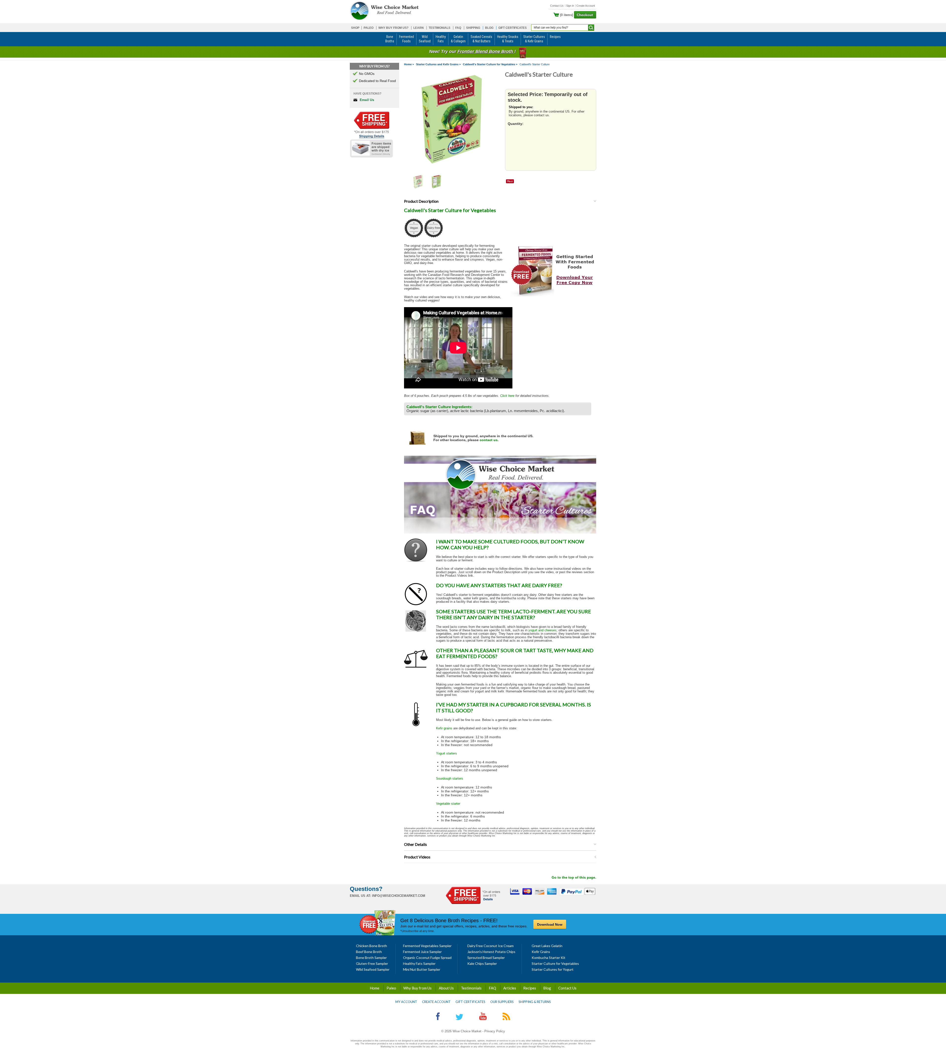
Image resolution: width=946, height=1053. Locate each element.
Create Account (585, 5)
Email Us (367, 100)
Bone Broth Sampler (371, 957)
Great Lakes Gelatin (547, 946)
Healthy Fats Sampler (419, 963)
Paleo (391, 988)
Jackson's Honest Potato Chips (491, 951)
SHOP (355, 28)
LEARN (418, 28)
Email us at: (360, 896)
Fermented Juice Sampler (422, 951)
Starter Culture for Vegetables (555, 963)
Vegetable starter (448, 803)
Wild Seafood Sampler (372, 969)
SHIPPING (473, 28)
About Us (446, 988)
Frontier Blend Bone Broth (485, 51)
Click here (507, 396)
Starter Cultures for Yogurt (553, 969)
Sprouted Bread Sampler (486, 957)
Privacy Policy (494, 1031)
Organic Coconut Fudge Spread (427, 957)
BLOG (489, 28)
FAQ (458, 28)
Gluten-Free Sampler (372, 963)
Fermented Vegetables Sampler (427, 946)
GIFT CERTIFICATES (512, 28)
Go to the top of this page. (574, 877)
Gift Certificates (470, 1002)
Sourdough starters (449, 778)
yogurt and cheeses (542, 630)
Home (374, 988)
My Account (406, 1002)
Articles (509, 988)
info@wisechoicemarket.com (398, 896)
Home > (409, 64)
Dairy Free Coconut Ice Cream (490, 946)
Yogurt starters (446, 753)
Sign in (570, 5)
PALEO (368, 28)
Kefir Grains (541, 951)
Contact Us (557, 5)
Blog (547, 988)
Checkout (585, 15)
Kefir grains (444, 728)
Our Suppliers (502, 1002)
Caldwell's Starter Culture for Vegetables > (490, 64)
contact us (489, 440)
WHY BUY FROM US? (393, 28)
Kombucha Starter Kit (548, 957)
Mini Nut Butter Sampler (421, 969)
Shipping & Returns (535, 1002)
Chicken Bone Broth (371, 946)
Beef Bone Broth (369, 951)
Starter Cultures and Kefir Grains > (438, 64)
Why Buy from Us (417, 988)
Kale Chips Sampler (482, 963)
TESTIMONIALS (439, 28)
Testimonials (471, 988)
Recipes (529, 988)
